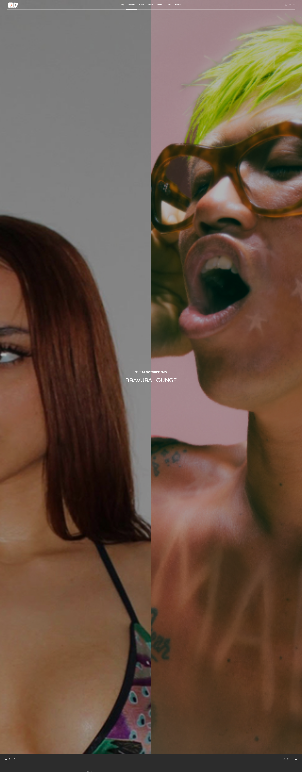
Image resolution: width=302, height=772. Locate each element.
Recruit (178, 5)
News (141, 5)
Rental (159, 5)
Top (122, 5)
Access (150, 5)
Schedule (131, 5)
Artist (168, 5)
